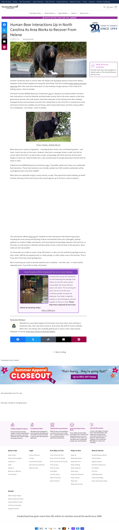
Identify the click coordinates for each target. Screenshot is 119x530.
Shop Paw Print (76, 461)
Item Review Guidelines (37, 465)
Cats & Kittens (96, 458)
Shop (15, 2)
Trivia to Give (54, 465)
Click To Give (6, 2)
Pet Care (94, 471)
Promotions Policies (35, 461)
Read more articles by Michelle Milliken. (41, 331)
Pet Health (95, 468)
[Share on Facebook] (4, 25)
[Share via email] (4, 41)
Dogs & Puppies (97, 461)
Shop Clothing (75, 465)
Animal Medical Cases (15, 502)
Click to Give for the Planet (58, 461)
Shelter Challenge (103, 2)
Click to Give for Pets (56, 455)
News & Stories (62, 2)
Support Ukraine (13, 508)
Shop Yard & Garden (77, 474)
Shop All (73, 455)
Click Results (12, 474)
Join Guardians (25, 2)
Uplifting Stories (97, 474)
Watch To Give (75, 2)
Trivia (85, 2)
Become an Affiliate (14, 471)
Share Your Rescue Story (99, 481)
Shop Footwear (76, 468)
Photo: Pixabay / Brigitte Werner (48, 145)
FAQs (9, 465)
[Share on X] (4, 30)
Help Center (12, 455)
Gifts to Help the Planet (15, 499)
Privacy (31, 458)
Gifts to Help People (14, 495)
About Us (11, 468)
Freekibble (53, 471)
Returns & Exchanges (15, 458)
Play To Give (49, 2)
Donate (91, 2)
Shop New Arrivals (77, 484)
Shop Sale (74, 481)
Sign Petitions (38, 2)
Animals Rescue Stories (99, 455)
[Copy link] (4, 36)
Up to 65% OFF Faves (84, 376)
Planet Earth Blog (97, 477)
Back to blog (61, 352)
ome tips (32, 236)
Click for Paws (54, 468)
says (50, 93)
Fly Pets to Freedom (14, 505)
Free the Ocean (55, 474)
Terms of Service (34, 455)
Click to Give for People (57, 458)
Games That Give (55, 477)
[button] (105, 7)
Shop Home (74, 471)
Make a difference (48, 310)
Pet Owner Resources (99, 465)
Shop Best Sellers (76, 458)
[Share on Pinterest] (4, 47)
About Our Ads (33, 468)
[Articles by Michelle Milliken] (14, 326)
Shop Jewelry (75, 477)
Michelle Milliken (28, 39)
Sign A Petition (55, 481)
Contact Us (11, 461)
